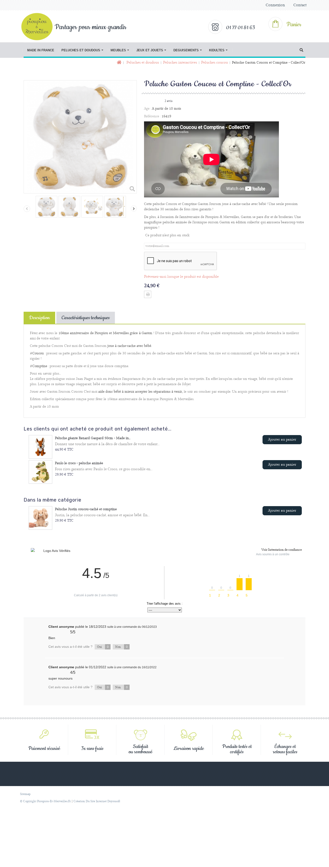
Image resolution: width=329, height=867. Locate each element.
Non (121, 647)
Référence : (152, 116)
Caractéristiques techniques (86, 317)
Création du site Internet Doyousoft (96, 801)
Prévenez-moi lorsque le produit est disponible (181, 277)
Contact (300, 5)
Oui (103, 647)
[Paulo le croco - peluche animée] (40, 472)
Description (39, 317)
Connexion (275, 5)
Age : (147, 109)
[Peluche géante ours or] (46, 207)
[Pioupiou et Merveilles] (39, 26)
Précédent (27, 209)
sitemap (25, 794)
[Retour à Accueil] (118, 63)
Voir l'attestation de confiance (281, 550)
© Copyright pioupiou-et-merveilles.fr (45, 801)
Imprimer (147, 294)
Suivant (134, 208)
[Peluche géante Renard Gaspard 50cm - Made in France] (40, 447)
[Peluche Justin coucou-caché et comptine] (40, 518)
